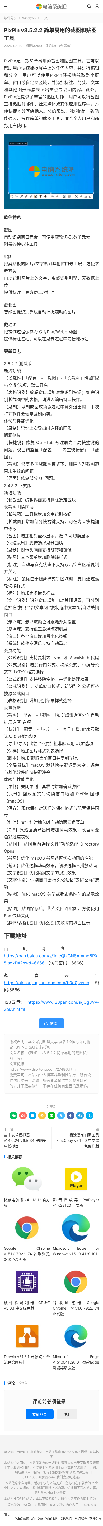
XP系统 (66, 1518)
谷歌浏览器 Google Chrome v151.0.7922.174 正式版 (76, 1308)
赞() (65, 46)
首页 (7, 1515)
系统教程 (80, 1518)
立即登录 (39, 1414)
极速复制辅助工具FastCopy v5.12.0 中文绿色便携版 (78, 1140)
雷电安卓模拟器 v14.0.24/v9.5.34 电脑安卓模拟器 (25, 1140)
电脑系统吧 (51, 6)
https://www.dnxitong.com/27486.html (43, 1069)
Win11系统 (51, 1521)
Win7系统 (22, 1518)
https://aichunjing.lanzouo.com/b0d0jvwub (46, 982)
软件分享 (10, 18)
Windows (29, 18)
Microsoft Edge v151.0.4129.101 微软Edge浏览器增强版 (76, 1362)
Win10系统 (37, 1521)
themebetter (71, 1452)
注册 (67, 1414)
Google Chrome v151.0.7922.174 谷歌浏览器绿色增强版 (27, 1254)
